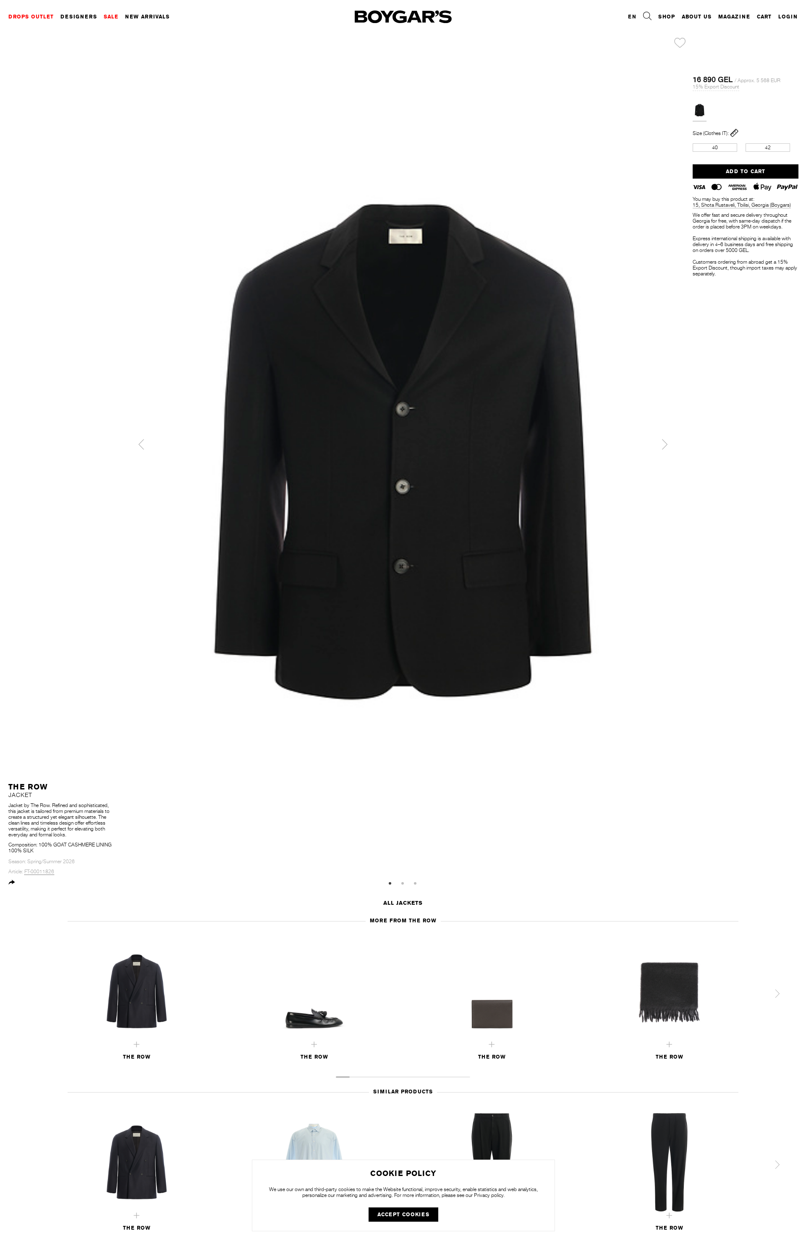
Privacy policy (488, 1195)
